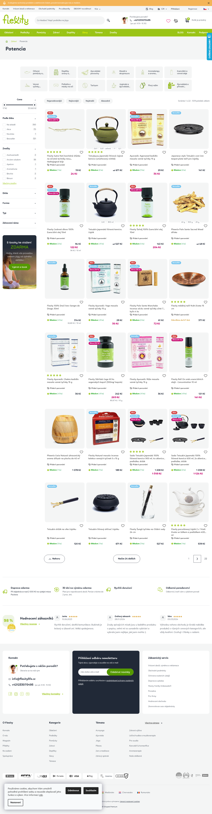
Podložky (53, 736)
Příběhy (6, 746)
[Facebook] (10, 694)
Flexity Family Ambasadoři (159, 686)
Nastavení (15, 802)
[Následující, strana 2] (197, 559)
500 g (190, 222)
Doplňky (52, 751)
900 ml (111, 222)
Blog (151, 9)
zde (41, 795)
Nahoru (56, 559)
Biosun (21, 178)
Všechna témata (152, 723)
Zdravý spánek (102, 756)
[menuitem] (11, 32)
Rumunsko (145, 793)
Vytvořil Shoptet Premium (107, 807)
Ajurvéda (100, 736)
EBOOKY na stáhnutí (82, 9)
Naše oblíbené (135, 756)
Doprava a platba (156, 681)
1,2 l (119, 149)
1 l (114, 149)
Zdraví (52, 746)
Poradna (152, 691)
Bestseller (21, 139)
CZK (163, 9)
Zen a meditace (102, 751)
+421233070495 (142, 20)
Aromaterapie (135, 751)
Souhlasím (91, 790)
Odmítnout (73, 790)
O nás (5, 736)
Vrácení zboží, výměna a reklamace (163, 666)
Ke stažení (7, 751)
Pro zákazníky (64, 9)
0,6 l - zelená (105, 149)
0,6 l (95, 149)
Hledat (108, 20)
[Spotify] (27, 694)
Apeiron (21, 164)
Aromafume (21, 169)
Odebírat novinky (120, 672)
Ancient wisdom (21, 160)
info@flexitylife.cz (23, 679)
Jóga (98, 741)
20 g (197, 222)
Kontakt (6, 9)
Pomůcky (53, 741)
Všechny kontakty (51, 694)
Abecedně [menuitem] (105, 101)
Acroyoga (100, 731)
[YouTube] (22, 694)
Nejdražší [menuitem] (90, 101)
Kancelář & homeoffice (139, 746)
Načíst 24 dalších (126, 559)
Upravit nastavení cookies (130, 801)
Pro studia (133, 741)
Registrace (192, 9)
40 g (183, 222)
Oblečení (53, 731)
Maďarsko (109, 793)
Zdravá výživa (135, 731)
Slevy (51, 756)
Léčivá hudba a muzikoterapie (142, 736)
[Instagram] (16, 694)
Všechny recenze (28, 624)
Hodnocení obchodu (157, 701)
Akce (21, 129)
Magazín (6, 741)
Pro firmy (152, 696)
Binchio (21, 174)
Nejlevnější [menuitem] (74, 101)
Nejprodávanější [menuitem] (54, 101)
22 (205, 559)
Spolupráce (8, 756)
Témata (52, 761)
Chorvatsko (127, 793)
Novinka (21, 134)
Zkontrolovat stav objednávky (161, 706)
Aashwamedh (21, 155)
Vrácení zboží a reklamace (24, 9)
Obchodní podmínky (47, 9)
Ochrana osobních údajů (159, 676)
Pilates (99, 746)
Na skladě (21, 125)
